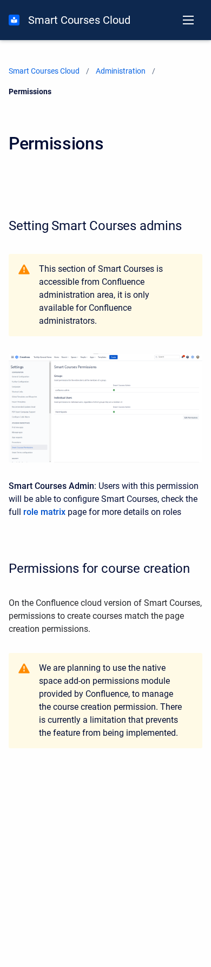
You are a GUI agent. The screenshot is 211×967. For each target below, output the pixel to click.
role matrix (44, 512)
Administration (121, 71)
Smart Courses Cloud (79, 20)
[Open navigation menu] (188, 20)
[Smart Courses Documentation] (14, 20)
